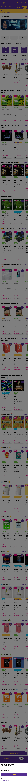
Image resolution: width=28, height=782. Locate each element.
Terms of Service (5, 780)
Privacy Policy (19, 778)
